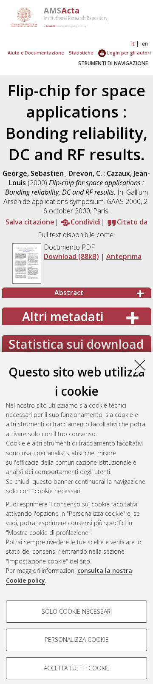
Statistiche (81, 52)
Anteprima (124, 256)
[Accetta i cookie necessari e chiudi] (140, 365)
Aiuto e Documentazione (36, 52)
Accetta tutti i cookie (77, 668)
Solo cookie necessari (77, 611)
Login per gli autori (128, 52)
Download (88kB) (71, 256)
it (133, 43)
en (145, 43)
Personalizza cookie (77, 639)
